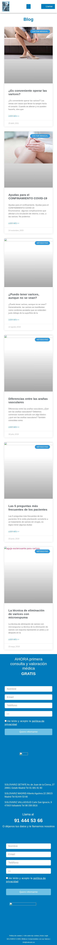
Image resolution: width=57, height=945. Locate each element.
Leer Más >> (13, 116)
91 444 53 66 (28, 820)
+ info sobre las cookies (31, 935)
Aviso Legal (44, 935)
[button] (28, 6)
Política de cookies (15, 935)
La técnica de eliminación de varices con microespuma (26, 614)
